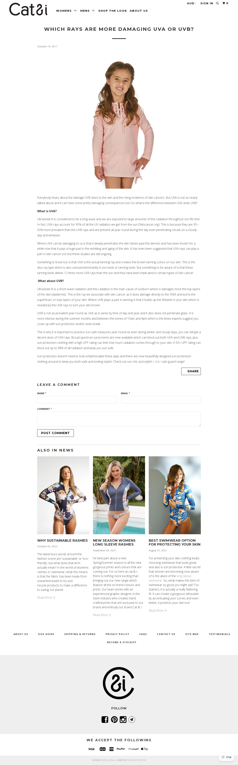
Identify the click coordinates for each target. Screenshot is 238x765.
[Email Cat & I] (132, 719)
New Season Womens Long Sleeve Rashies (114, 543)
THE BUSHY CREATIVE (137, 760)
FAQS (143, 634)
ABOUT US (139, 10)
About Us (21, 634)
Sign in (206, 3)
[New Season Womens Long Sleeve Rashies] (119, 535)
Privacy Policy (117, 634)
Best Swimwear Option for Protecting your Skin (174, 543)
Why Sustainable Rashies (62, 541)
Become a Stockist (122, 642)
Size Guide (46, 634)
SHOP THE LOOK (112, 10)
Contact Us (166, 634)
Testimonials (219, 634)
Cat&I (157, 361)
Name (41, 393)
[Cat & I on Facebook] (106, 719)
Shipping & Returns (80, 634)
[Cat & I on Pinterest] (115, 719)
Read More (45, 597)
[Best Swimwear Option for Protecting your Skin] (175, 535)
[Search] (217, 3)
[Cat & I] (28, 9)
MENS (86, 10)
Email (125, 393)
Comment (44, 409)
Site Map (192, 634)
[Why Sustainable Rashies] (63, 535)
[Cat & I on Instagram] (124, 719)
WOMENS (65, 10)
